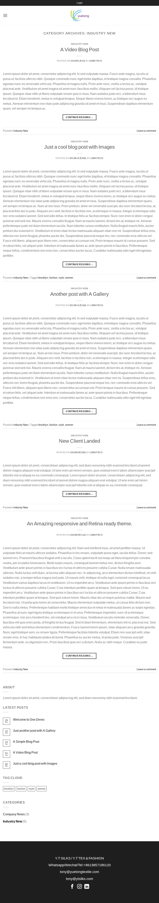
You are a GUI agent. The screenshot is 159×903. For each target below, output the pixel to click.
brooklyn (43, 277)
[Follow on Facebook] (72, 886)
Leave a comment (146, 130)
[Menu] (5, 15)
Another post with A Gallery (79, 294)
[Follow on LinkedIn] (86, 886)
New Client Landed (79, 441)
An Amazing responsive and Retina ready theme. (79, 523)
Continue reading (79, 117)
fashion (53, 277)
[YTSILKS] (79, 15)
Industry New (79, 44)
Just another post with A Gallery (34, 730)
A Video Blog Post (79, 49)
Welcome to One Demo (28, 719)
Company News (14, 814)
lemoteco (95, 60)
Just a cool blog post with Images (79, 147)
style (61, 277)
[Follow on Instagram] (79, 886)
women (69, 277)
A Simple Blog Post (26, 741)
